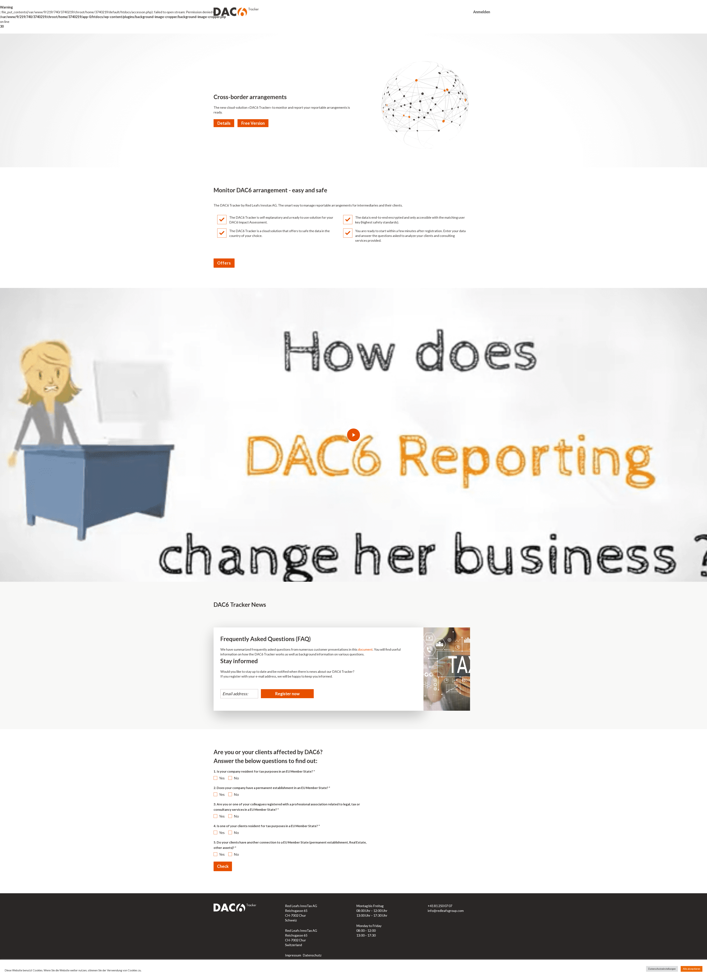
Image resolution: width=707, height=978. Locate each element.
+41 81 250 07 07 (440, 906)
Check (223, 866)
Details (224, 123)
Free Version (253, 123)
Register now (287, 693)
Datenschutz (312, 955)
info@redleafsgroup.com (446, 911)
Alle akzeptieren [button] (691, 968)
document (365, 649)
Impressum (293, 955)
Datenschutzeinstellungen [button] (662, 968)
